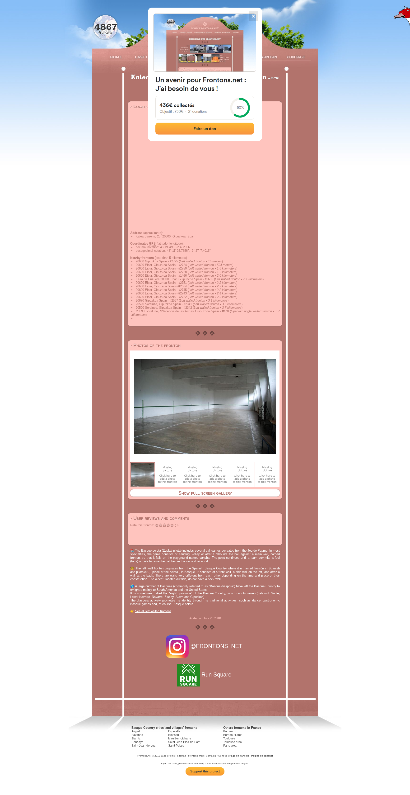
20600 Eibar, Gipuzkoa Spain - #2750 (161, 268)
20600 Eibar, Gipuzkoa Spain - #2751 (161, 282)
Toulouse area (232, 742)
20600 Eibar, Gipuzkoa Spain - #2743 (161, 293)
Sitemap (181, 755)
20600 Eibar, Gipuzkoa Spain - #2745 (161, 290)
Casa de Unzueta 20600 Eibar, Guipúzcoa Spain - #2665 (174, 279)
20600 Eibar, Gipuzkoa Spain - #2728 (161, 272)
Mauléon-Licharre (179, 738)
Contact (295, 57)
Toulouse (229, 738)
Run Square (216, 674)
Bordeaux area (232, 735)
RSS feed (222, 755)
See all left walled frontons (153, 611)
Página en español (262, 755)
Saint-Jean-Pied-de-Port (184, 742)
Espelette (174, 731)
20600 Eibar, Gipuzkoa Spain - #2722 (161, 297)
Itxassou (173, 735)
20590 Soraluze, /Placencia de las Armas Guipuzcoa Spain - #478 (182, 311)
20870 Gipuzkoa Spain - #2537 (157, 300)
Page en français (239, 755)
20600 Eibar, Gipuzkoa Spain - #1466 (161, 275)
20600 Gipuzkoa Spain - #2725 (157, 261)
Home (116, 57)
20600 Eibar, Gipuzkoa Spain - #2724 (161, 265)
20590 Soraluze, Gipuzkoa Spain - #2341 (164, 304)
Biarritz (135, 738)
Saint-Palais (176, 745)
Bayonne (137, 735)
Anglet (135, 731)
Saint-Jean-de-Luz (143, 745)
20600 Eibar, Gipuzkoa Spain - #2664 (161, 286)
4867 (105, 27)
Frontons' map (196, 755)
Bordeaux (229, 731)
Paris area (230, 745)
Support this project (205, 771)
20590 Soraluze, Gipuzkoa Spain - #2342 (164, 307)
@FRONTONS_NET (216, 646)
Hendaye (137, 742)
